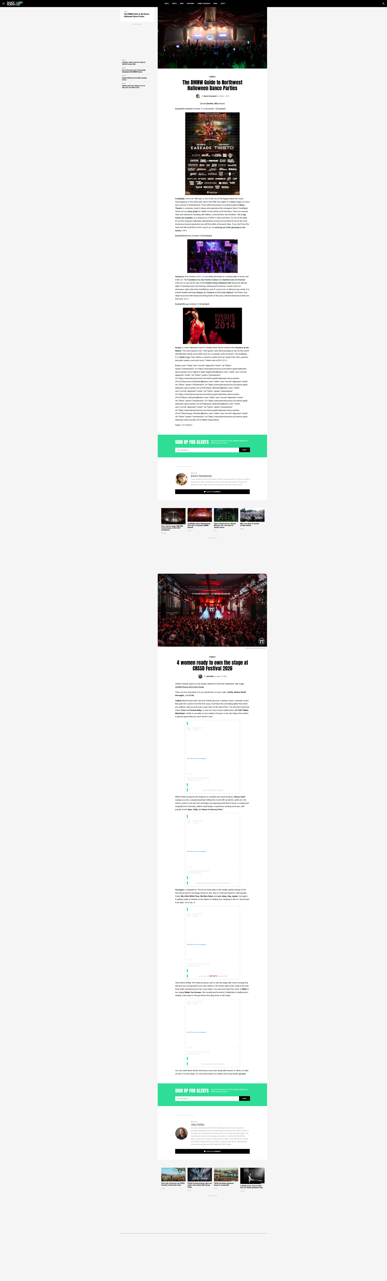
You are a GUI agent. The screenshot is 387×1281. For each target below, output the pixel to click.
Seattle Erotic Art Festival (234, 280)
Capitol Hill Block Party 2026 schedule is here (134, 84)
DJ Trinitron (209, 292)
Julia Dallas (210, 676)
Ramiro (200, 292)
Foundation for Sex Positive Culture (202, 280)
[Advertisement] (137, 44)
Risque (178, 347)
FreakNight (180, 198)
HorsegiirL (179, 890)
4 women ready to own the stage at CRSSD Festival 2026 (133, 68)
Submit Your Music (203, 3)
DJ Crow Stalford (225, 292)
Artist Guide (192, 211)
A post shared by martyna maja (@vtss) (213, 1064)
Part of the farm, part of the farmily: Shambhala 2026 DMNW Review (134, 76)
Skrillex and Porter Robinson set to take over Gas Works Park (133, 92)
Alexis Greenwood (210, 96)
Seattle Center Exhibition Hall (218, 283)
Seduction (179, 276)
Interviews (190, 3)
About (223, 3)
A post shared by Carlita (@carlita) (213, 790)
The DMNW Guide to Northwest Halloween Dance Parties (136, 20)
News (182, 3)
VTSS (188, 983)
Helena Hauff (239, 797)
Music (167, 3)
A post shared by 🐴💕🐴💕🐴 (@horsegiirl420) (212, 976)
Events (174, 3)
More (215, 3)
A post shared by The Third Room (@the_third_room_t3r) (213, 883)
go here (242, 1074)
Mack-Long (185, 357)
